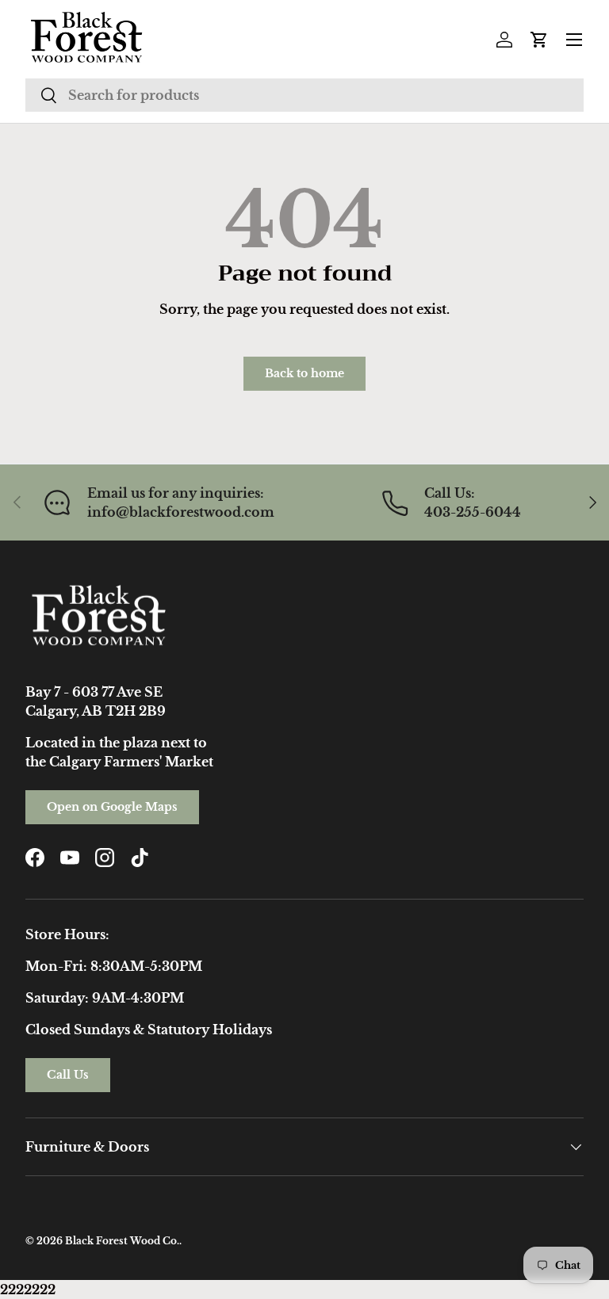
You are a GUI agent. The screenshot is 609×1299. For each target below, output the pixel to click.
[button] (539, 39)
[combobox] (304, 95)
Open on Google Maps (112, 807)
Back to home (304, 373)
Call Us (68, 1075)
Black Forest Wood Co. (122, 1241)
